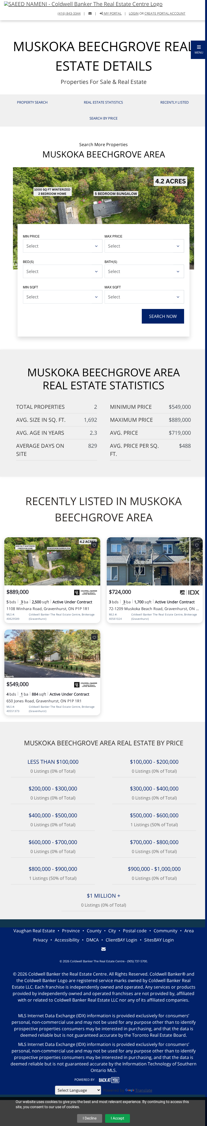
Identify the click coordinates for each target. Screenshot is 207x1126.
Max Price (113, 236)
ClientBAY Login (121, 940)
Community (165, 931)
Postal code (135, 931)
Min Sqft (30, 287)
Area (189, 931)
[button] (199, 50)
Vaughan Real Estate (34, 931)
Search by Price (103, 118)
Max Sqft (113, 287)
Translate (143, 1090)
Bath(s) (111, 261)
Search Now (163, 316)
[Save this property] (94, 545)
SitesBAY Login (159, 940)
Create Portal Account (164, 13)
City (112, 931)
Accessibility (67, 940)
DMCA (92, 940)
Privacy (40, 940)
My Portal (112, 13)
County (94, 931)
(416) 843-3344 (69, 13)
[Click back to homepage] (81, 3)
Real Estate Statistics (103, 102)
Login (134, 13)
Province (71, 931)
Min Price (31, 236)
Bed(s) (28, 261)
